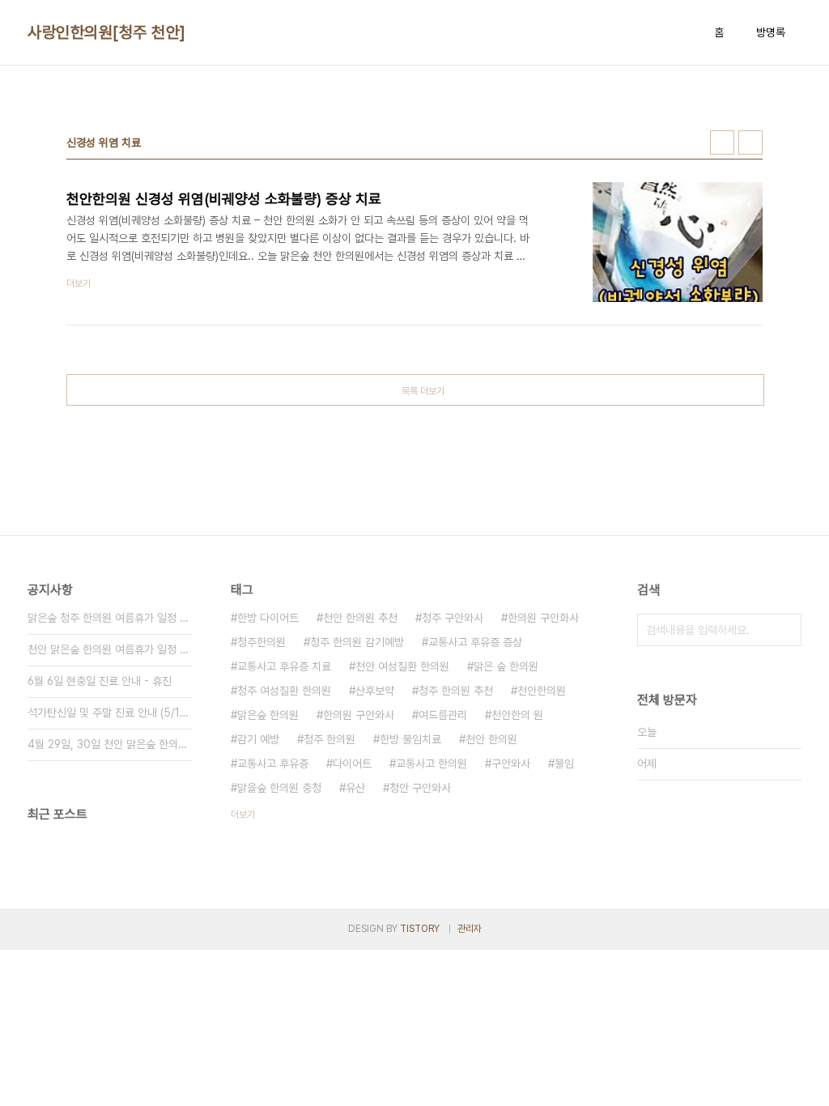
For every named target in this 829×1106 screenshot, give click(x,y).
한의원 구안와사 (358, 714)
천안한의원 (541, 690)
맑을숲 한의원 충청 (279, 787)
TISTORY (420, 928)
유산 (355, 787)
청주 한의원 (329, 739)
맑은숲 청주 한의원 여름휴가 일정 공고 (110, 617)
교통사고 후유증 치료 (284, 666)
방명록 (770, 32)
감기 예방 (258, 739)
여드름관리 (443, 714)
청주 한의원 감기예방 (357, 642)
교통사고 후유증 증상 (475, 642)
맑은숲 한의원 (268, 714)
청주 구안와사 (452, 617)
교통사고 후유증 (272, 763)
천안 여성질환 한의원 (402, 666)
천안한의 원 (517, 714)
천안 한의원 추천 (360, 617)
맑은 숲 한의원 (506, 666)
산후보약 (374, 690)
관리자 (469, 928)
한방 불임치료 (410, 739)
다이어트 (352, 763)
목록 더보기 (423, 391)
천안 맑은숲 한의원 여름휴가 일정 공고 (110, 649)
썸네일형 (722, 142)
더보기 (243, 814)
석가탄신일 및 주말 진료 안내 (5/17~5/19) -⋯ (110, 712)
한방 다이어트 (268, 617)
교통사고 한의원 (431, 763)
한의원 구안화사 (543, 617)
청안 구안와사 (420, 787)
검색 (785, 630)
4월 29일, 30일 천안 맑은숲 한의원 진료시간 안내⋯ (110, 744)
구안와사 (510, 763)
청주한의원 (261, 642)
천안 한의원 (491, 739)
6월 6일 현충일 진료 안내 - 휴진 (100, 680)
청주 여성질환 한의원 (284, 690)
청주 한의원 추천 (456, 690)
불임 (564, 763)
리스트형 (750, 142)
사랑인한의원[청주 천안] (107, 32)
